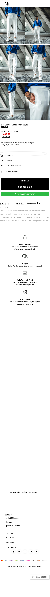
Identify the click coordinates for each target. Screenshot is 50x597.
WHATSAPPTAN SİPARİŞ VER (26, 194)
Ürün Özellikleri (5, 203)
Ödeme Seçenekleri (33, 203)
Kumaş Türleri (4, 205)
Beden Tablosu (19, 205)
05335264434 (12, 518)
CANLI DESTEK (41, 577)
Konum (9, 522)
